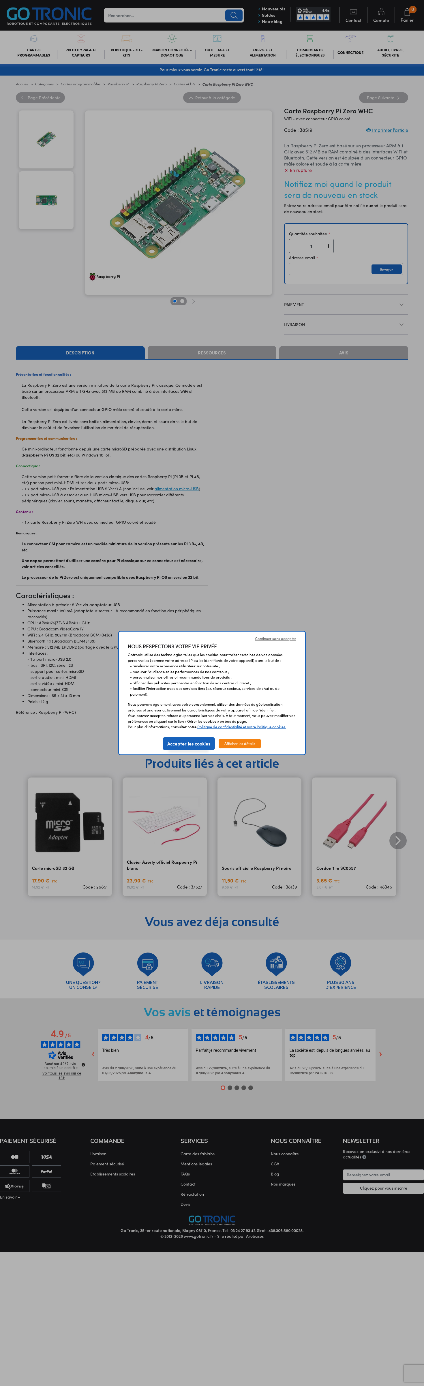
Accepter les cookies (188, 743)
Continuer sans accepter (275, 638)
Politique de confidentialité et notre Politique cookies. (241, 726)
